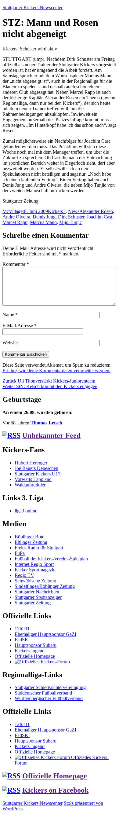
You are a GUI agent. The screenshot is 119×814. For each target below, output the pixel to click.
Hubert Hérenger (31, 462)
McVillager (13, 211)
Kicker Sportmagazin (35, 569)
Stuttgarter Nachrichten (37, 591)
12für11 (22, 628)
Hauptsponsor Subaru (35, 645)
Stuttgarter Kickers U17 (37, 473)
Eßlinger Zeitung (31, 542)
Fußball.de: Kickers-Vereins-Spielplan (51, 558)
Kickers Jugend (30, 650)
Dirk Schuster (71, 216)
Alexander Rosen (96, 211)
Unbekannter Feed (51, 435)
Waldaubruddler (30, 484)
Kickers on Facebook (55, 790)
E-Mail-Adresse (19, 325)
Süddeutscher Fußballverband (43, 692)
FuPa (20, 553)
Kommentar (15, 264)
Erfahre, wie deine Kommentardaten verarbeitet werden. (56, 370)
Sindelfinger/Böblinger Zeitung (45, 586)
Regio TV (24, 575)
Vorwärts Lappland (33, 479)
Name (10, 314)
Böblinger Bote (29, 536)
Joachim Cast (99, 216)
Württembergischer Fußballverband (49, 698)
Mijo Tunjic (70, 222)
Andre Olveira (16, 216)
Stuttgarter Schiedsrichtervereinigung (50, 687)
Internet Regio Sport (34, 564)
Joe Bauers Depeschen (36, 468)
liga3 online (26, 510)
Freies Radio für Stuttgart (39, 547)
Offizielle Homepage (35, 656)
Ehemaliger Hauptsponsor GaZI (45, 634)
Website (10, 342)
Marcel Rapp (14, 222)
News (73, 211)
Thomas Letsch (46, 422)
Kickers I (57, 211)
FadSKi (22, 639)
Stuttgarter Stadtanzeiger (38, 597)
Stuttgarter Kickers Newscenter (32, 7)
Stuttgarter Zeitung (33, 602)
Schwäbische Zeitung (35, 580)
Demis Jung (44, 216)
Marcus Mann (43, 222)
